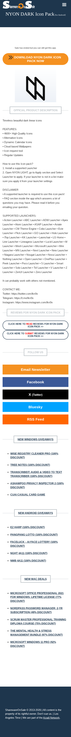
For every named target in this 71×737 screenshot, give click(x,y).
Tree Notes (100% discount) (30, 464)
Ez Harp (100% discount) (27, 527)
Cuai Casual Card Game (27, 494)
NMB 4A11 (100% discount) (28, 560)
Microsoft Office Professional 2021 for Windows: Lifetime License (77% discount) (37, 597)
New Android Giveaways (35, 512)
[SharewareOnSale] (20, 4)
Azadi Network (51, 717)
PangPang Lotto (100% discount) (34, 534)
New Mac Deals (35, 578)
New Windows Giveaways (35, 439)
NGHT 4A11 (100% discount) (28, 553)
